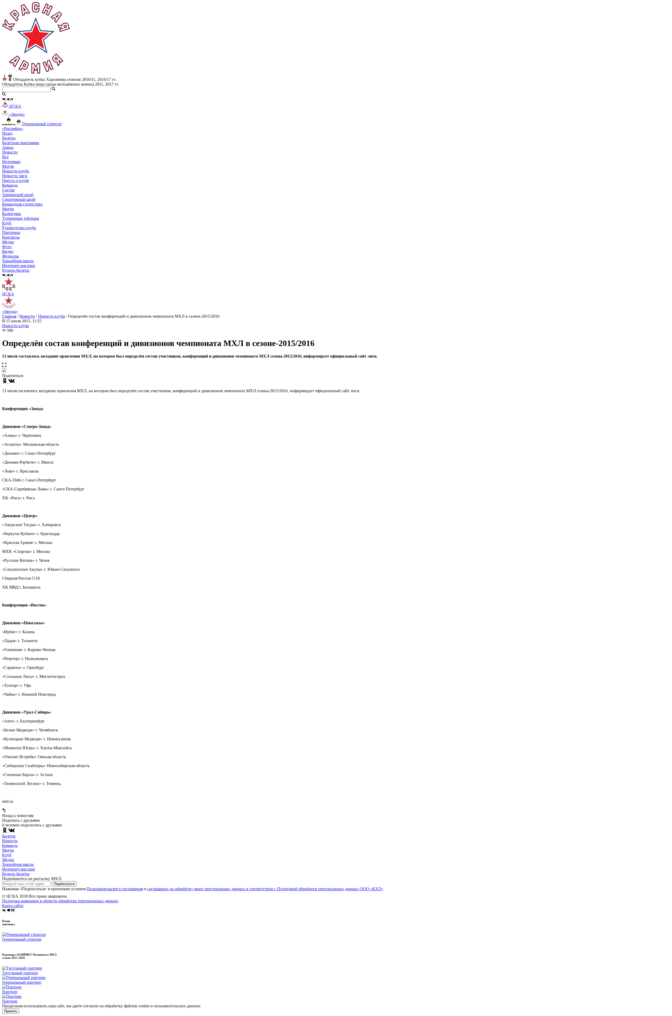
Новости (27, 316)
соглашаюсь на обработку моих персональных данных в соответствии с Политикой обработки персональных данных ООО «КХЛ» (265, 889)
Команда (10, 845)
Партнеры (11, 232)
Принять (10, 1011)
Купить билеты (15, 874)
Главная (9, 316)
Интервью (11, 161)
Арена (7, 147)
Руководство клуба (19, 228)
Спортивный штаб (18, 199)
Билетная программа (20, 142)
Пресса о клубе (15, 180)
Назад (7, 133)
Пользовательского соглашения (115, 889)
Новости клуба (15, 171)
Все (5, 157)
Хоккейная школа (18, 864)
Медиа (8, 859)
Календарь (11, 213)
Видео (7, 251)
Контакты (11, 237)
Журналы (10, 256)
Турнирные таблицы (20, 218)
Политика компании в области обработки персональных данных (60, 901)
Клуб (6, 855)
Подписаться (64, 884)
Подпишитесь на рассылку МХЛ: (32, 878)
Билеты (8, 836)
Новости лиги (14, 176)
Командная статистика (22, 204)
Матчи (8, 166)
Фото (7, 246)
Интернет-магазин (18, 869)
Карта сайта (12, 905)
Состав (8, 190)
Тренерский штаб (17, 194)
